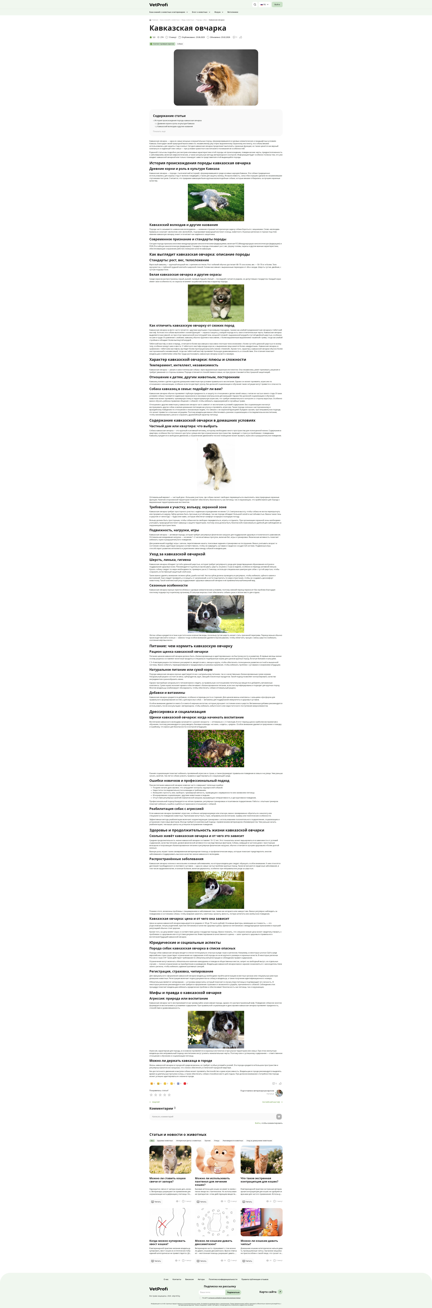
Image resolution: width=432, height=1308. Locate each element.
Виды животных (188, 20)
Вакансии (189, 1279)
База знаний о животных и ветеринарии (167, 12)
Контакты (177, 1279)
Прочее (207, 1141)
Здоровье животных (165, 1141)
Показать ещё (159, 131)
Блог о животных (199, 12)
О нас (166, 1279)
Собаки (180, 44)
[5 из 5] (169, 1095)
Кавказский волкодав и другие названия (174, 126)
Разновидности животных (233, 1141)
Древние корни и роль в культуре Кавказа (174, 123)
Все (152, 1141)
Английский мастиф (271, 1102)
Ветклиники (232, 12)
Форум (217, 12)
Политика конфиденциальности (223, 1279)
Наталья (270, 1094)
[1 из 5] (151, 1095)
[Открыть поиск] (255, 4)
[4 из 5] (164, 1095)
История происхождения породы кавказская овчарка (177, 120)
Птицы (216, 1141)
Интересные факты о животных (188, 1141)
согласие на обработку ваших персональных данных (224, 1298)
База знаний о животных (170, 20)
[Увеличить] (203, 186)
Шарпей (156, 1102)
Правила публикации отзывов (254, 1279)
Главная (155, 20)
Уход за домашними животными (259, 1141)
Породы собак (201, 20)
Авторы (201, 1279)
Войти (277, 4)
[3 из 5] (160, 1095)
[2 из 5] (156, 1095)
